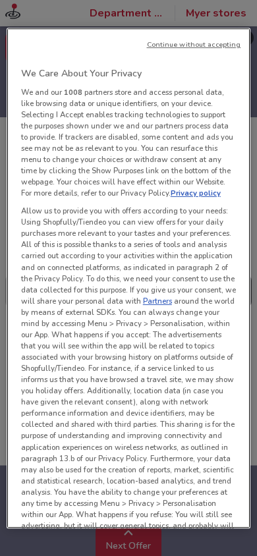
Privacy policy (196, 193)
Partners (157, 301)
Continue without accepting (194, 44)
